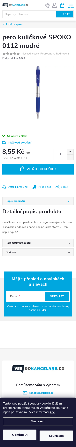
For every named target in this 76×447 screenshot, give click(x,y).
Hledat (65, 14)
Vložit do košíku (41, 169)
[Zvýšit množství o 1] (70, 151)
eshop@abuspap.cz (41, 393)
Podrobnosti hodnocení (54, 53)
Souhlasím (56, 436)
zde (52, 412)
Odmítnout (19, 435)
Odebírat (57, 296)
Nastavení (38, 421)
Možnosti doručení (19, 142)
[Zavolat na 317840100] (47, 5)
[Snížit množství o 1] (70, 157)
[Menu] (71, 5)
